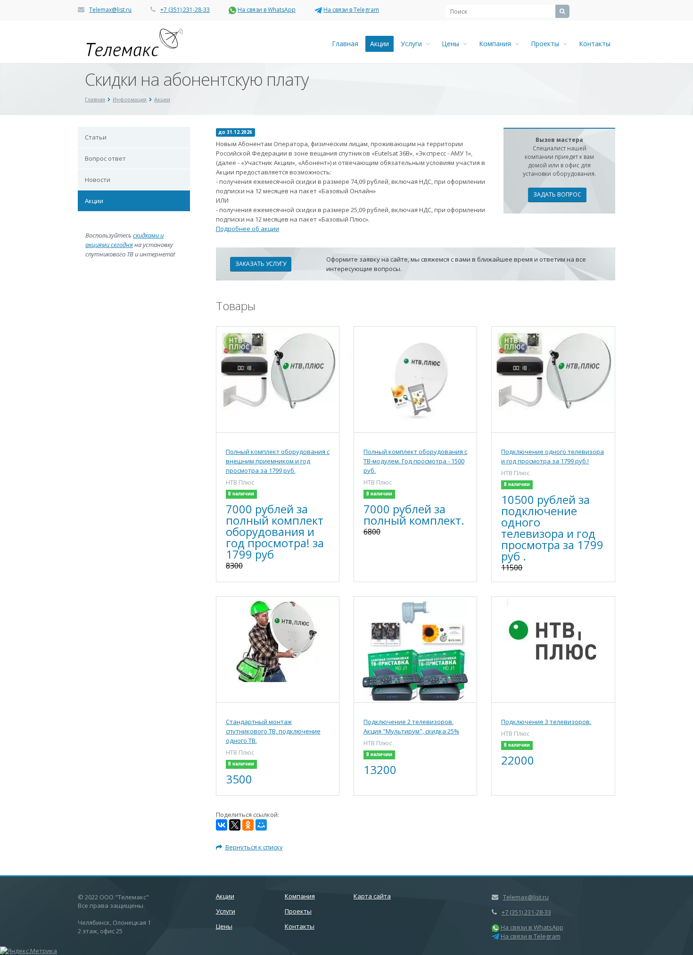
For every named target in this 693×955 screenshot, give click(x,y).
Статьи (96, 137)
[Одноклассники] (248, 825)
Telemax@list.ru (110, 10)
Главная (345, 43)
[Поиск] (562, 11)
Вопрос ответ (105, 158)
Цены (452, 43)
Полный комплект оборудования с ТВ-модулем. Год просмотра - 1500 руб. (415, 461)
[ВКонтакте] (221, 825)
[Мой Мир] (261, 825)
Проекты (547, 43)
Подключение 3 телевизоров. (546, 721)
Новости (97, 179)
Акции (379, 43)
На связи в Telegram (351, 10)
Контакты (594, 43)
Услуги (413, 43)
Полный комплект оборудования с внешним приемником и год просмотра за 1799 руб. (278, 461)
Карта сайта (372, 896)
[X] (234, 825)
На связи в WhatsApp (267, 10)
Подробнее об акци (245, 228)
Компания (497, 43)
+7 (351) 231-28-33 (185, 10)
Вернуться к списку (254, 847)
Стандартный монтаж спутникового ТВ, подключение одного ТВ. (273, 731)
